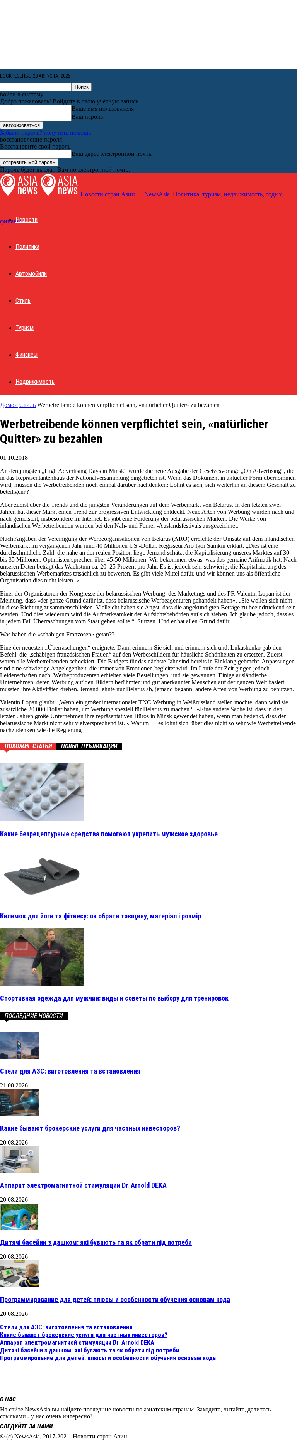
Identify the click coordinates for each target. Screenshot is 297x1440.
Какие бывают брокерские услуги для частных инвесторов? (90, 1128)
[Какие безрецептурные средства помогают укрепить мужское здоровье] (42, 818)
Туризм (24, 327)
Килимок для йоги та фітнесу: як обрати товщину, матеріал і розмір (100, 916)
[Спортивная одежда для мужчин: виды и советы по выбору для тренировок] (42, 983)
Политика (27, 246)
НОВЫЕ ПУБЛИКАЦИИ (89, 746)
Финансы (26, 354)
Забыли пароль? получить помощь (45, 132)
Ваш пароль (87, 116)
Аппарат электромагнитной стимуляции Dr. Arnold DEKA (83, 1185)
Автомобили (31, 273)
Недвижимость (35, 381)
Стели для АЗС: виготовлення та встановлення (70, 1071)
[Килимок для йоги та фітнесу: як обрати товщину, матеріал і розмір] (42, 901)
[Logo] (20, 194)
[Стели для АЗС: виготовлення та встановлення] (19, 1056)
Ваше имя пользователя (103, 108)
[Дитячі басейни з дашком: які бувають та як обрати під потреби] (19, 1228)
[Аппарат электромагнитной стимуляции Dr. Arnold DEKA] (19, 1171)
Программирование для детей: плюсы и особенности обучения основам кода (115, 1299)
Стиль (23, 300)
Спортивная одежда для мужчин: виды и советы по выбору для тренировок (114, 998)
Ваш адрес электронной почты (112, 153)
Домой (9, 405)
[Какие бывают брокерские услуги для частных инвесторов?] (19, 1114)
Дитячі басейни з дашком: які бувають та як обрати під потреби (96, 1242)
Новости (26, 219)
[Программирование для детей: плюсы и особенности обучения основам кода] (19, 1285)
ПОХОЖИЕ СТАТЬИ (28, 746)
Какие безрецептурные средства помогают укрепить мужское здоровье (109, 834)
